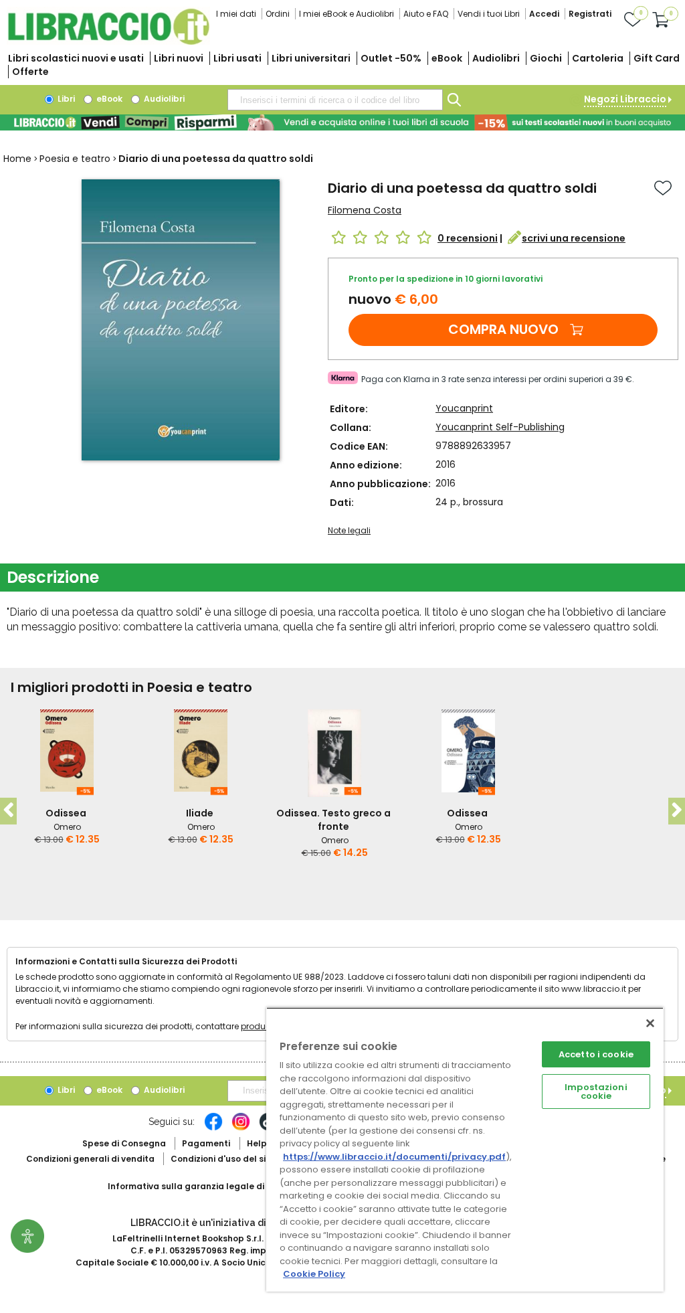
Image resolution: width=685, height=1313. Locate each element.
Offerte (30, 71)
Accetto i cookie (596, 1054)
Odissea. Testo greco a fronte (333, 819)
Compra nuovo (503, 329)
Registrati (590, 13)
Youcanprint (464, 408)
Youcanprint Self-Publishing (500, 427)
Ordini (278, 13)
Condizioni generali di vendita (90, 1158)
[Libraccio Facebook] (213, 1128)
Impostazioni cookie (596, 1091)
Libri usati (237, 58)
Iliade (199, 813)
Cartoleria (597, 58)
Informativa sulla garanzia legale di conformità (211, 1186)
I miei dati (236, 13)
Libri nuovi (178, 58)
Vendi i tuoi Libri (489, 13)
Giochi (546, 58)
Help (257, 1143)
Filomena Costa (364, 210)
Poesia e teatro (74, 158)
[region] (465, 1149)
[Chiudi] (650, 1023)
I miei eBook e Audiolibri (346, 13)
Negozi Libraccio (625, 99)
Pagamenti (206, 1143)
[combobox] (335, 99)
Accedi (544, 13)
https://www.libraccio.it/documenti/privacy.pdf (394, 1156)
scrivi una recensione (573, 238)
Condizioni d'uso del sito (223, 1158)
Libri (65, 98)
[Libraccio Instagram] (240, 1128)
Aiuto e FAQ (425, 13)
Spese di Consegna (124, 1143)
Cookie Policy (314, 1273)
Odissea (65, 813)
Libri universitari (311, 58)
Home (17, 158)
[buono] (342, 122)
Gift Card (656, 58)
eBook (446, 58)
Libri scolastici (76, 58)
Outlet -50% (391, 58)
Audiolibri (496, 58)
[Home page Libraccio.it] (108, 42)
